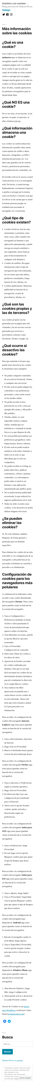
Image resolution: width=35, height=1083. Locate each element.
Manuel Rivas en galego (12, 1060)
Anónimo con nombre (13, 3)
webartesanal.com (16, 1014)
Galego (6, 10)
